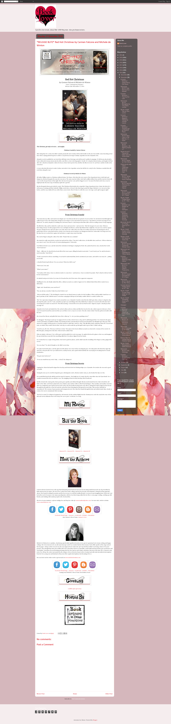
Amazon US (62, 451)
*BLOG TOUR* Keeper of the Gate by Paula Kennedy (125, 232)
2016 (121, 67)
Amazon (71, 515)
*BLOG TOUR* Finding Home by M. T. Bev (125, 199)
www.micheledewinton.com (72, 557)
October (123, 362)
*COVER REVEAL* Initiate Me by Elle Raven (125, 82)
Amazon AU (86, 451)
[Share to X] (63, 633)
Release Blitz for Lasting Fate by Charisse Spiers (126, 339)
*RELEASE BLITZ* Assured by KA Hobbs (126, 328)
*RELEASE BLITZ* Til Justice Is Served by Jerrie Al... (124, 321)
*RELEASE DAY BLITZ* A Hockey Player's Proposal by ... (125, 267)
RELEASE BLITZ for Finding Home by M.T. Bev (126, 225)
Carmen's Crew (82, 517)
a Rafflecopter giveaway (74, 588)
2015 (121, 70)
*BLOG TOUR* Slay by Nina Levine (125, 111)
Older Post (109, 694)
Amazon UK (70, 451)
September (124, 365)
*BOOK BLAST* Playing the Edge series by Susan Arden (126, 154)
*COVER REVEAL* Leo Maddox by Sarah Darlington (125, 206)
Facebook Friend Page (61, 515)
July (122, 370)
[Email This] (59, 633)
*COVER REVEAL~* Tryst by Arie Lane (125, 96)
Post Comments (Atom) (78, 699)
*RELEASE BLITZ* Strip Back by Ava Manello (125, 89)
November (124, 77)
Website (84, 515)
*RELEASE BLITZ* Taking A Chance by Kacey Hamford (126, 177)
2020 (121, 57)
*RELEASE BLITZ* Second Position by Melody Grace (126, 244)
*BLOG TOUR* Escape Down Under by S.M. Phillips (125, 293)
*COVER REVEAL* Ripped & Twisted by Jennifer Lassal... (124, 119)
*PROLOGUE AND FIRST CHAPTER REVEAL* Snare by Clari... (126, 168)
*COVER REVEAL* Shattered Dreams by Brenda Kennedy (124, 216)
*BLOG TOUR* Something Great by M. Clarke (125, 300)
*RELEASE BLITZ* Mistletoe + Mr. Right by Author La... (126, 146)
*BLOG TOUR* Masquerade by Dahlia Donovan (126, 345)
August (123, 367)
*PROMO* (123, 305)
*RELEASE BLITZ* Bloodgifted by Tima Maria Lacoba (125, 104)
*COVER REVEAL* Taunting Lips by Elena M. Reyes (125, 129)
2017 (121, 65)
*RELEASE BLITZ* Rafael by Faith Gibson (126, 160)
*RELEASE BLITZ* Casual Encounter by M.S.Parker (125, 275)
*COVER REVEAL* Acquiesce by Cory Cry (125, 357)
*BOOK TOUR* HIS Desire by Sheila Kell (125, 238)
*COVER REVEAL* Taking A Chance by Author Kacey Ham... (125, 311)
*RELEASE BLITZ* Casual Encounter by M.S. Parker (125, 193)
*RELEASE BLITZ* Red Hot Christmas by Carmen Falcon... (126, 185)
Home (75, 694)
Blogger (95, 720)
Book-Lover (122, 43)
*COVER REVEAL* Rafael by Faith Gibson (126, 259)
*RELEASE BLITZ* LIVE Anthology (125, 350)
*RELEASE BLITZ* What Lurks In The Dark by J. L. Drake (125, 137)
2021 (121, 55)
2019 (121, 60)
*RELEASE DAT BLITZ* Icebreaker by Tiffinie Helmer (125, 252)
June (122, 372)
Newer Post (41, 694)
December (124, 75)
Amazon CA (78, 451)
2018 (121, 62)
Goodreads (78, 515)
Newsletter (91, 515)
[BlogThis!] (61, 633)
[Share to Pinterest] (66, 633)
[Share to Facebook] (64, 633)
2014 (121, 72)
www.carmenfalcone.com (44, 502)
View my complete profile (124, 46)
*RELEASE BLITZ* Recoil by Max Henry (125, 281)
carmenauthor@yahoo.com (83, 500)
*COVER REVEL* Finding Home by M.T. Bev (126, 286)
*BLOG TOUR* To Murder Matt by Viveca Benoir (126, 334)
